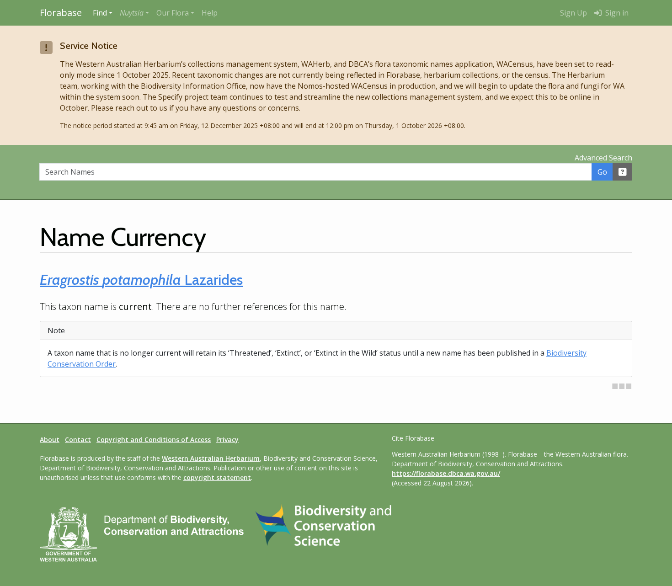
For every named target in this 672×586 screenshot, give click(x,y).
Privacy (227, 439)
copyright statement (217, 477)
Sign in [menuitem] (616, 13)
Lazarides (141, 279)
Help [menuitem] (210, 13)
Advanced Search (603, 158)
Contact (78, 439)
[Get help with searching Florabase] (623, 172)
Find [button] (100, 13)
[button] (134, 13)
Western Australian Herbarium (211, 458)
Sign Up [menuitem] (573, 13)
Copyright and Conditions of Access (153, 439)
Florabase (61, 12)
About (49, 439)
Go (602, 172)
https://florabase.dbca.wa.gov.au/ (446, 473)
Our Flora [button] (172, 13)
